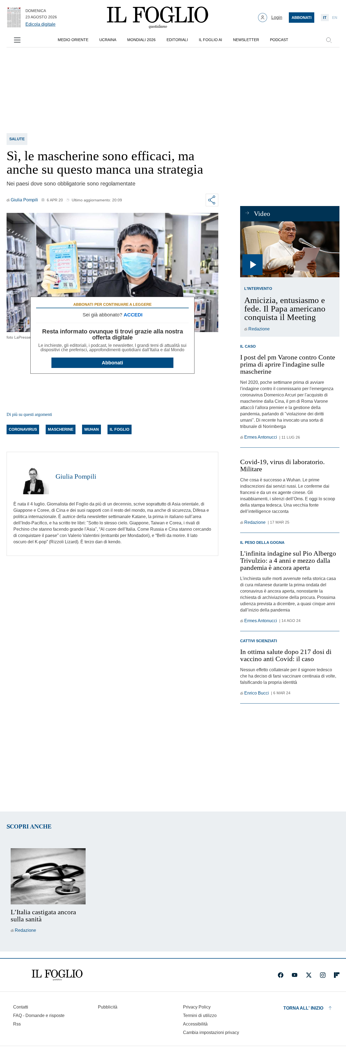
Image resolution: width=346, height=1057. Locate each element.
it (325, 17)
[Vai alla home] (157, 17)
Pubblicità (107, 1007)
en (334, 17)
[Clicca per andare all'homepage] (57, 975)
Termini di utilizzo (200, 1015)
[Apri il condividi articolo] (212, 200)
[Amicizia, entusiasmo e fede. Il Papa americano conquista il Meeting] (289, 249)
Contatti (20, 1007)
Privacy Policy (197, 1007)
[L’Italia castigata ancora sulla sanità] (48, 876)
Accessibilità (195, 1024)
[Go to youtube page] (294, 975)
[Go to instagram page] (322, 975)
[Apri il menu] (17, 40)
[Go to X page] (309, 975)
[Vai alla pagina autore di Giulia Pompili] (31, 476)
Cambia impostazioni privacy (211, 1032)
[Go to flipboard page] (336, 975)
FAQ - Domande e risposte (39, 1015)
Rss (17, 1024)
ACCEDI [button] (133, 315)
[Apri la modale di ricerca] (329, 40)
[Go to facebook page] (280, 975)
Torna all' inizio (303, 1008)
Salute (17, 139)
